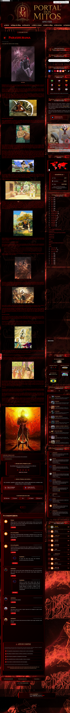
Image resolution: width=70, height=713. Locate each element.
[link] (59, 397)
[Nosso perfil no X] (52, 71)
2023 (52, 203)
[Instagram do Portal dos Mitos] (60, 71)
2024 (52, 201)
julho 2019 (53, 220)
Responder (14, 527)
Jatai (50, 239)
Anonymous (55, 452)
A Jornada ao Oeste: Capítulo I (62, 426)
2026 (52, 197)
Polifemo (57, 401)
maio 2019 (53, 224)
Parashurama (51, 236)
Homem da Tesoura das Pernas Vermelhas (57, 232)
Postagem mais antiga (22, 679)
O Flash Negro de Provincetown (55, 229)
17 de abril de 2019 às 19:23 (36, 556)
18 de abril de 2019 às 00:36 (37, 597)
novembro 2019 (54, 213)
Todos (66, 390)
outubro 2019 (53, 215)
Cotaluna (57, 411)
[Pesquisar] (68, 60)
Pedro (12, 520)
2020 (52, 208)
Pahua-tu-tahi (51, 237)
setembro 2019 (54, 217)
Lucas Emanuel (15, 532)
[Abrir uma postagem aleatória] (59, 49)
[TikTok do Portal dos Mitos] (69, 71)
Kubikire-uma (51, 234)
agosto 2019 (53, 218)
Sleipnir (21, 556)
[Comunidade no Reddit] (63, 71)
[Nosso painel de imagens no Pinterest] (55, 71)
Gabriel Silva (55, 504)
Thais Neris (57, 544)
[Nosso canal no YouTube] (58, 71)
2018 (52, 253)
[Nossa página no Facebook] (49, 71)
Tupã (56, 436)
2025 (52, 199)
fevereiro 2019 (54, 249)
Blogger (43, 695)
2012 (52, 263)
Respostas (14, 554)
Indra (18, 201)
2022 (52, 204)
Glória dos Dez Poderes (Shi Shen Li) (56, 242)
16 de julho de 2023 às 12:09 (37, 618)
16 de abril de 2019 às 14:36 (37, 568)
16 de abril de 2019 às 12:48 (37, 532)
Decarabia (57, 406)
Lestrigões (57, 441)
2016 (52, 256)
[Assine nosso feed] (66, 71)
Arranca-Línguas (58, 416)
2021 (52, 206)
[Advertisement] (56, 284)
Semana (52, 390)
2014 (52, 260)
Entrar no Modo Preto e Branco (61, 2)
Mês (59, 390)
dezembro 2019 (54, 211)
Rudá (50, 244)
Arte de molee (23, 82)
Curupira (57, 421)
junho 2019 (53, 222)
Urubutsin (51, 241)
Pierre (56, 549)
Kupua (50, 246)
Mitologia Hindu (5, 41)
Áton (50, 227)
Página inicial (36, 679)
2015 (52, 258)
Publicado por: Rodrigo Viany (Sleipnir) (10, 43)
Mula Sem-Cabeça (58, 431)
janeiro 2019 (53, 251)
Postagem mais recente (8, 679)
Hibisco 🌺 (57, 567)
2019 (52, 210)
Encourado (57, 396)
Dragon (54, 458)
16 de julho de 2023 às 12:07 (37, 607)
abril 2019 (53, 225)
